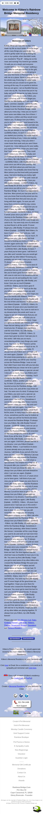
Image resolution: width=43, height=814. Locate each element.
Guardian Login (21, 758)
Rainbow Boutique (21, 737)
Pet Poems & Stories (21, 742)
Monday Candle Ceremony (21, 729)
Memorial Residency (17, 686)
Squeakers (32, 625)
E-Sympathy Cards (21, 746)
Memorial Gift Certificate (21, 765)
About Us (21, 777)
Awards (21, 780)
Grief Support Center (21, 733)
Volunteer (21, 754)
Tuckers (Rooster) (15, 628)
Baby (34, 620)
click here (32, 668)
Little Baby (23, 623)
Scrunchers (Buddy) (19, 625)
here (6, 665)
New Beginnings (21, 750)
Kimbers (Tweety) (11, 623)
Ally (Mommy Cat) (24, 620)
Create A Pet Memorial (21, 721)
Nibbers (31, 623)
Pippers (7, 625)
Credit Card (18, 678)
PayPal (29, 678)
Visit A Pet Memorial (21, 725)
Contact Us (21, 773)
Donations (22, 769)
